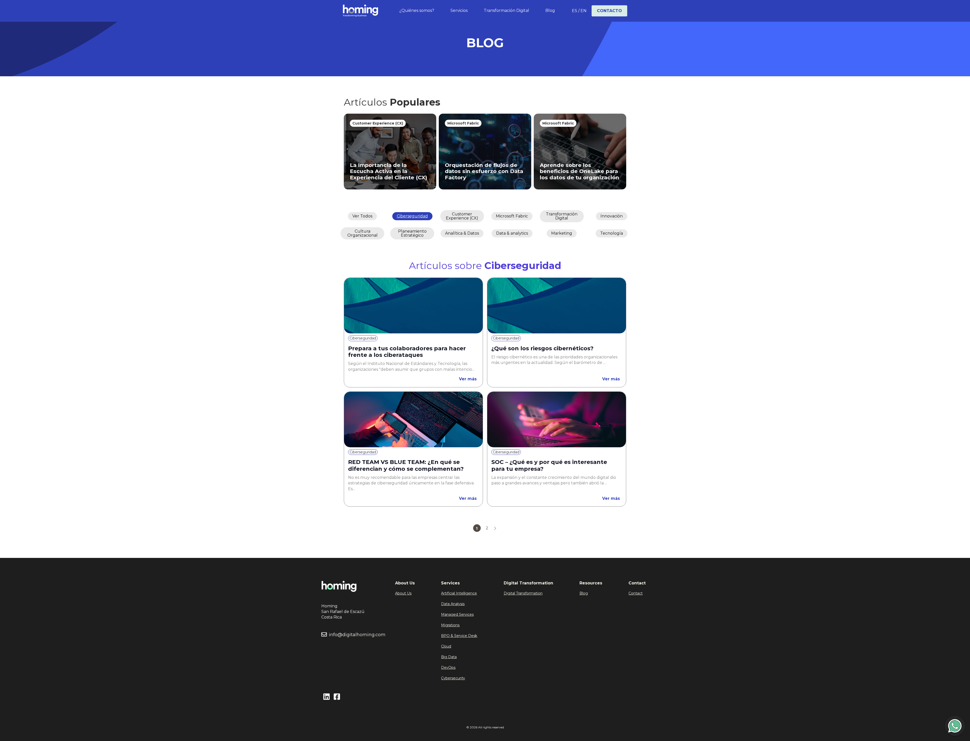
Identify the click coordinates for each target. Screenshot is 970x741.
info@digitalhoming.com (357, 634)
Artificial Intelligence (459, 593)
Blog (550, 10)
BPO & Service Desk (459, 635)
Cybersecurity (453, 678)
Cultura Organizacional (362, 233)
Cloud (446, 646)
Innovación (611, 216)
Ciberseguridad (412, 216)
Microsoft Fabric (512, 216)
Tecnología (611, 233)
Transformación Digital (506, 10)
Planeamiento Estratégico (412, 233)
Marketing (561, 233)
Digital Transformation (523, 593)
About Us (403, 593)
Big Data (449, 657)
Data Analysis (453, 604)
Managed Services (457, 614)
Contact (635, 593)
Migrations (450, 625)
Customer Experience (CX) (462, 216)
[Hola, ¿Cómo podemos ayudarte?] (955, 726)
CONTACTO (609, 10)
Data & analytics (512, 233)
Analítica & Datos (462, 233)
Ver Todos (362, 216)
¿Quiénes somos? (416, 10)
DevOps (448, 667)
